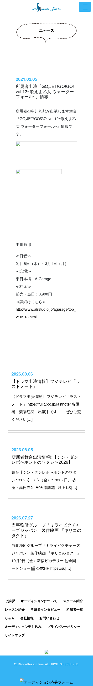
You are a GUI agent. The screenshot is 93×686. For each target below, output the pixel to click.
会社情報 (27, 617)
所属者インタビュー (46, 609)
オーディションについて (39, 600)
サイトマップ (15, 635)
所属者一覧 (74, 609)
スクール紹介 (73, 600)
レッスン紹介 (15, 609)
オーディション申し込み (23, 626)
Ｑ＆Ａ (10, 617)
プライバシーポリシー (64, 626)
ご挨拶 (10, 600)
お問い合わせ (49, 617)
